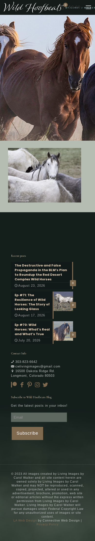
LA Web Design (25, 520)
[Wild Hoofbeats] (49, 7)
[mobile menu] (88, 7)
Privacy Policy (47, 524)
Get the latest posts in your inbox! (39, 405)
